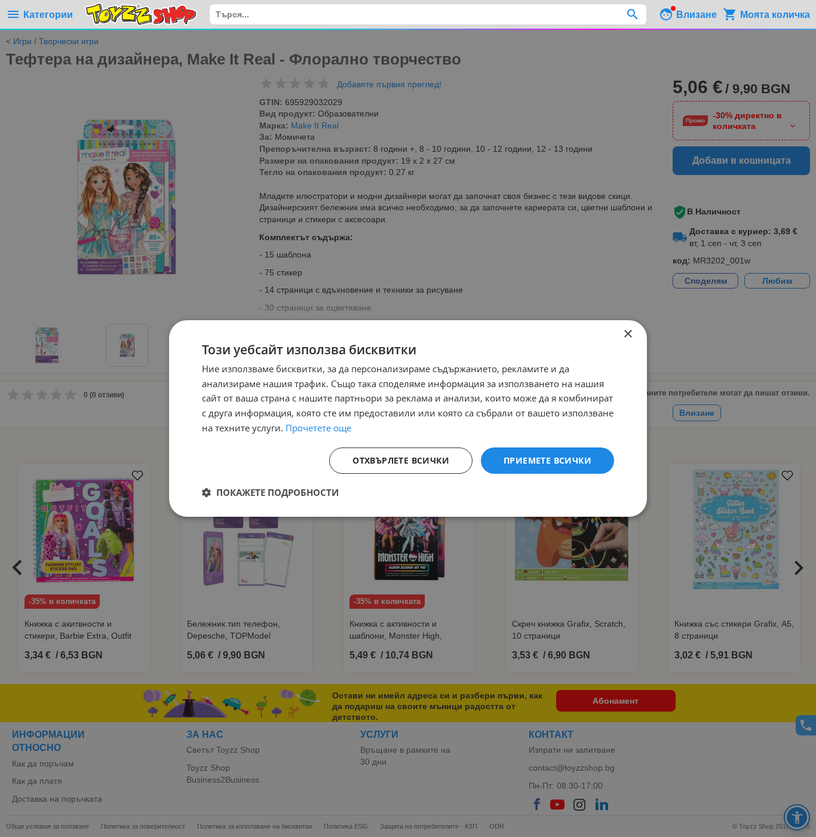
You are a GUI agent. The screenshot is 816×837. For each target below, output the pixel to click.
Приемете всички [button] (547, 460)
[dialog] (408, 418)
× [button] (627, 334)
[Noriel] (141, 14)
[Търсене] (632, 14)
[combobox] (428, 14)
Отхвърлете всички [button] (400, 460)
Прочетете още (318, 428)
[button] (270, 492)
